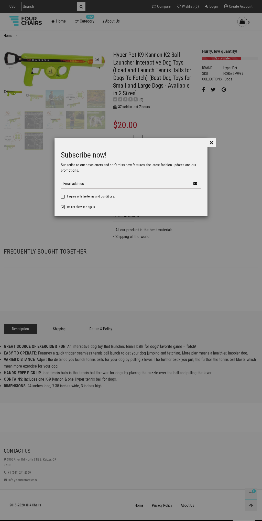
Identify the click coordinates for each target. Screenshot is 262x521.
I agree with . (91, 196)
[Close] (211, 142)
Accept (244, 508)
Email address (73, 183)
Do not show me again (81, 207)
